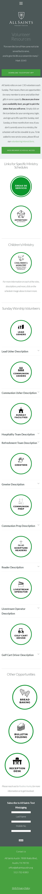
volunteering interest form (22, 141)
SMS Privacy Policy (21, 888)
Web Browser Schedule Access (21, 150)
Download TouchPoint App (21, 73)
